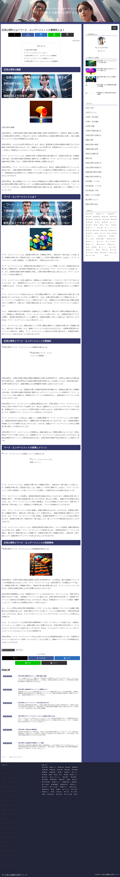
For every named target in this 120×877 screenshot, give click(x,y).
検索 (114, 28)
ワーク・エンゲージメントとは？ (36, 53)
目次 (38, 46)
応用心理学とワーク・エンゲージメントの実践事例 (42, 61)
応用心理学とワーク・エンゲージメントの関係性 (41, 55)
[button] (67, 35)
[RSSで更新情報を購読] (104, 51)
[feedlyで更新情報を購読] (101, 51)
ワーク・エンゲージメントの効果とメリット (40, 58)
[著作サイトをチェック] (99, 51)
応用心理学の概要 (31, 50)
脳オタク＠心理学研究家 (101, 47)
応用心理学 (20, 650)
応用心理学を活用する (9, 650)
